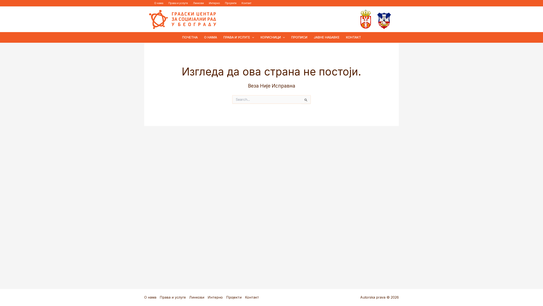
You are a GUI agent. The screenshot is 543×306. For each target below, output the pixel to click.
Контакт (246, 3)
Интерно (214, 3)
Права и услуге (178, 3)
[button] (252, 37)
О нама (158, 3)
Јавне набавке (327, 37)
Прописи (299, 37)
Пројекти (231, 3)
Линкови (198, 3)
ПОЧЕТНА (190, 37)
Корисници (270, 37)
